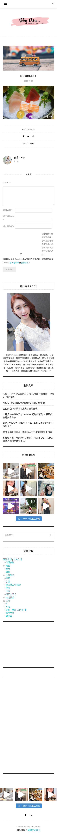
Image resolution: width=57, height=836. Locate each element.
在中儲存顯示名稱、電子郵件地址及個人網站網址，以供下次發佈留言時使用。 (47, 244)
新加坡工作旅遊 (13, 584)
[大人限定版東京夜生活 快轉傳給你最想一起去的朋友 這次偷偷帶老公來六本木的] (11, 506)
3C (7, 603)
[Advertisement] (25, 645)
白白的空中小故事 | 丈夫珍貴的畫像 (20, 408)
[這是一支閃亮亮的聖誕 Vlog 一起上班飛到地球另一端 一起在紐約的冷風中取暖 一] (28, 471)
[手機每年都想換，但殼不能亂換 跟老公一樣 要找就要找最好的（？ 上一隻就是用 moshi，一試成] (46, 488)
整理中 (9, 616)
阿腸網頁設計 (34, 830)
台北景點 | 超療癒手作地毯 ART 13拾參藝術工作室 (27, 432)
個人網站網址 (8, 226)
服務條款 (24, 263)
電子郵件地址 (8, 218)
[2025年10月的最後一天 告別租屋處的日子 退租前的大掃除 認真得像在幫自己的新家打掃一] (28, 488)
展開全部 (7, 559)
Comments (28, 129)
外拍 (8, 606)
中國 (8, 588)
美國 (8, 565)
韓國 (8, 578)
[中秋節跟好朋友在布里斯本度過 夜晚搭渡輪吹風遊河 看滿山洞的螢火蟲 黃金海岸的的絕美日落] (46, 506)
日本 (8, 591)
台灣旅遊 (10, 575)
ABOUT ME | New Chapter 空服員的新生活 (24, 403)
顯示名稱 (7, 210)
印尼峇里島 (11, 594)
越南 (8, 569)
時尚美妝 (10, 597)
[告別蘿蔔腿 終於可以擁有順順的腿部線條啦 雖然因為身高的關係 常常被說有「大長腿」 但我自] (28, 506)
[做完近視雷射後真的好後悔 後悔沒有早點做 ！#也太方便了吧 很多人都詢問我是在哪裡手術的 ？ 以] (11, 488)
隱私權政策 (14, 263)
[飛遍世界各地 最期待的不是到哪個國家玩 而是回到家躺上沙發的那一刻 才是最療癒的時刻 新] (11, 471)
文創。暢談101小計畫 (16, 610)
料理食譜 (10, 562)
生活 (8, 600)
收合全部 (17, 559)
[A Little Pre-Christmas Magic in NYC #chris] (46, 471)
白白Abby (30, 144)
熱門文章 (10, 613)
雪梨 (8, 572)
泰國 (8, 581)
